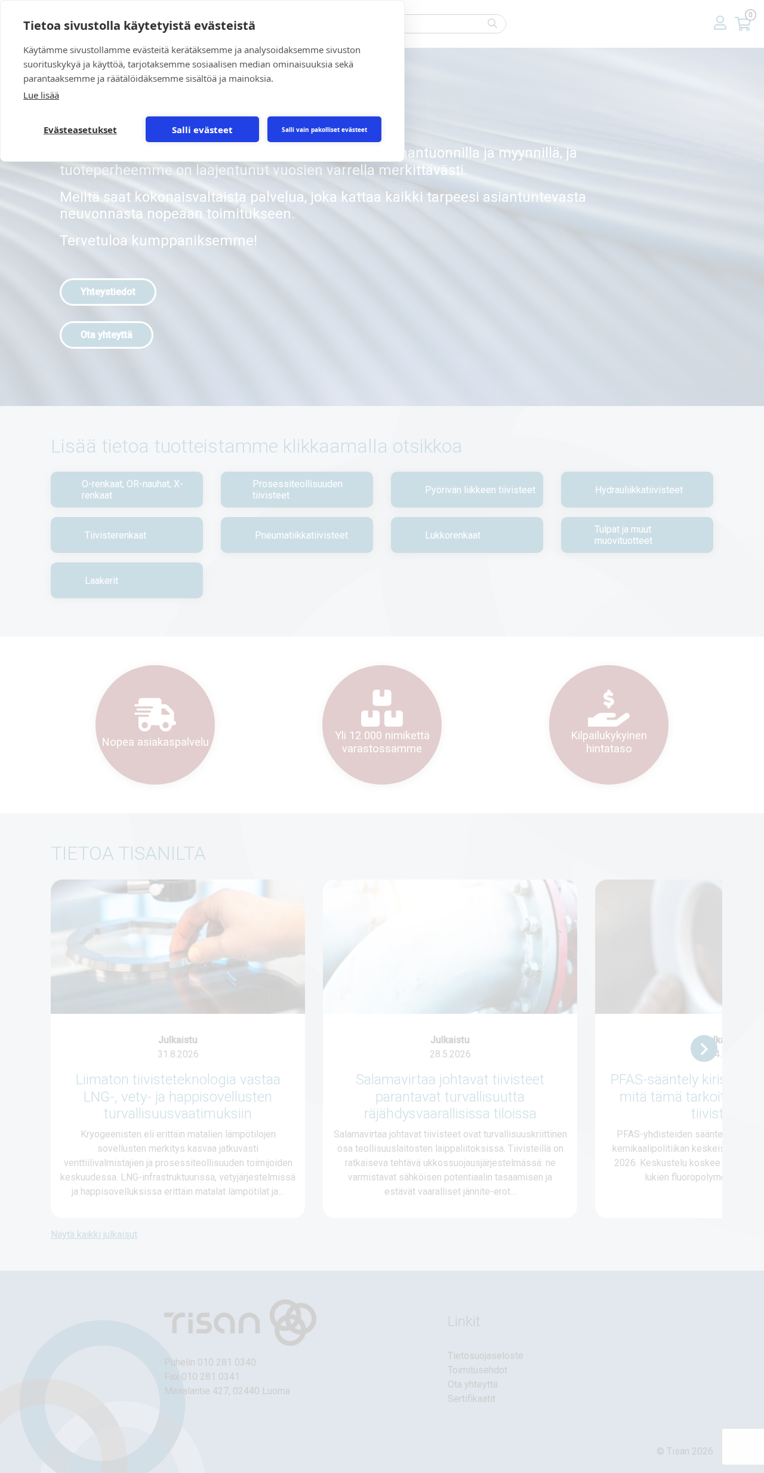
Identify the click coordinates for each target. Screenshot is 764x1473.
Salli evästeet (202, 130)
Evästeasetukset (80, 130)
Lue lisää (41, 95)
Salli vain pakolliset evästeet (324, 129)
